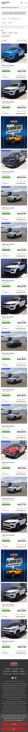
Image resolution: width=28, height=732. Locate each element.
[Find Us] (21, 3)
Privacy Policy (7, 673)
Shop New (8, 669)
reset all (10, 22)
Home (21, 669)
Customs (22, 673)
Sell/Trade (6, 671)
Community (14, 671)
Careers (22, 671)
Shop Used (15, 669)
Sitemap (15, 673)
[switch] (26, 3)
